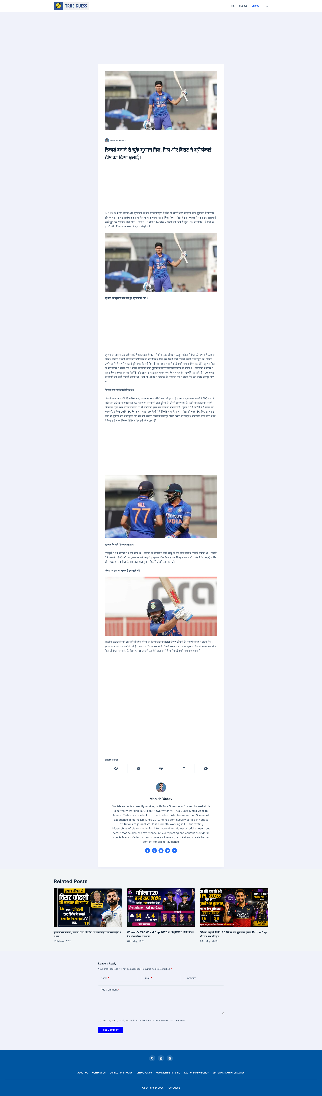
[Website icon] (154, 850)
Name (105, 978)
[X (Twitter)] (138, 768)
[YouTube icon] (174, 850)
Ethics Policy (144, 1072)
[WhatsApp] (206, 768)
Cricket (256, 6)
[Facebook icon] (147, 850)
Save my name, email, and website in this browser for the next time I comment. (143, 1020)
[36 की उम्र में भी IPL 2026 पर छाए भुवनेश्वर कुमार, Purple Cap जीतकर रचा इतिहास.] (234, 907)
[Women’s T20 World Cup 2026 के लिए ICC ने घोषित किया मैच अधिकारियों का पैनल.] (161, 907)
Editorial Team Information (229, 1072)
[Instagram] (170, 1058)
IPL (232, 6)
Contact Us (99, 1072)
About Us (82, 1072)
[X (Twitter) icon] (161, 850)
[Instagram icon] (167, 850)
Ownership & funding (168, 1072)
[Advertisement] (161, 36)
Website (191, 978)
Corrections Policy (121, 1072)
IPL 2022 (243, 6)
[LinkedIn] (183, 768)
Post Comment (110, 1029)
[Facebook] (116, 768)
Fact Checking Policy (196, 1072)
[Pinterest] (161, 768)
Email (148, 978)
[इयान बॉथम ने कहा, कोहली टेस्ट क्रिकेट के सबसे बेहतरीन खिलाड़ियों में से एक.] (88, 907)
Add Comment (110, 989)
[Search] (267, 6)
